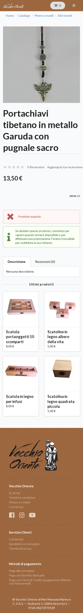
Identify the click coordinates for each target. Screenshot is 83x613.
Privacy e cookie (19, 502)
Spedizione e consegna (24, 544)
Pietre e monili (43, 15)
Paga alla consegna (21, 570)
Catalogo (24, 15)
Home (10, 15)
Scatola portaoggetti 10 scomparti (20, 336)
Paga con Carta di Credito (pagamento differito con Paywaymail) (40, 581)
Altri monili (65, 15)
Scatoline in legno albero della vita (58, 336)
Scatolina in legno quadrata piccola (60, 401)
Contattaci (16, 507)
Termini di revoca (20, 548)
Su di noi (14, 493)
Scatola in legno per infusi (20, 399)
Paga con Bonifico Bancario (27, 575)
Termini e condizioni (22, 497)
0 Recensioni (35, 167)
